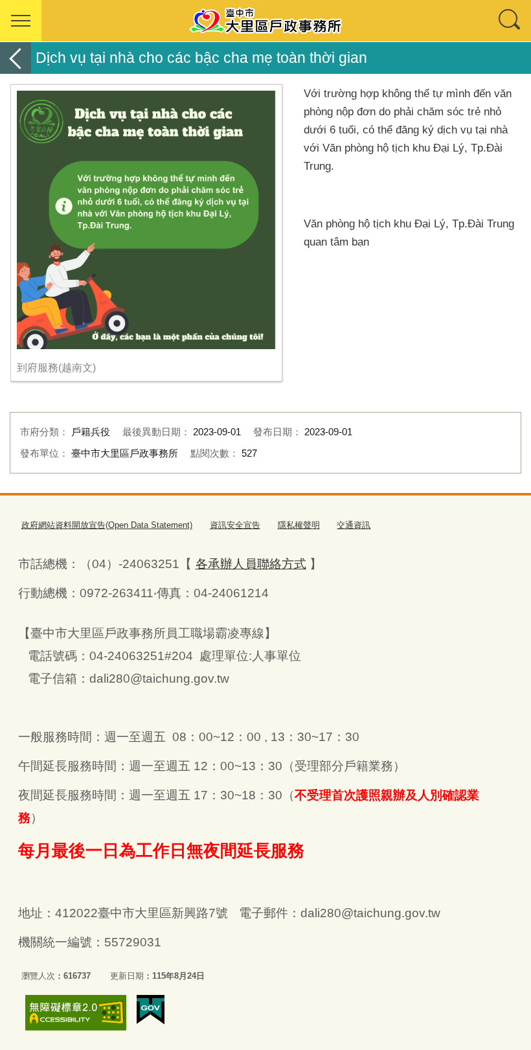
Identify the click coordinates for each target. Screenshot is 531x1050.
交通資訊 (353, 525)
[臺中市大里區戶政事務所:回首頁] (265, 21)
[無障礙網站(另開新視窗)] (75, 1013)
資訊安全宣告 (235, 525)
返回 (15, 58)
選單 (20, 20)
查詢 (510, 20)
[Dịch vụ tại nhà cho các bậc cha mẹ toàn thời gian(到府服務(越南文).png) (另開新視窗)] (146, 220)
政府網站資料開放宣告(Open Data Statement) (106, 525)
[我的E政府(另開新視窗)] (150, 1010)
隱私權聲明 (299, 525)
